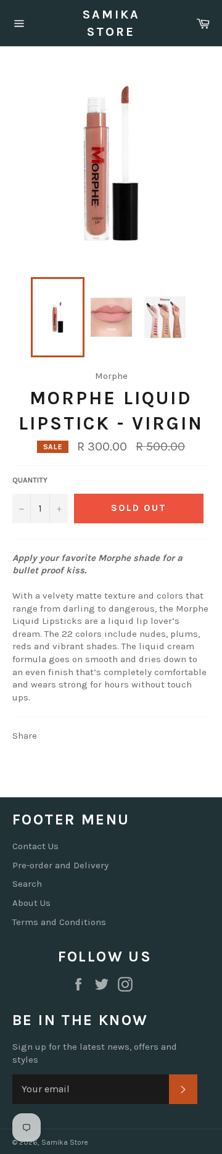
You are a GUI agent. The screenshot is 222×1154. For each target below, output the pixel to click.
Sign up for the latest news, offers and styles (94, 1053)
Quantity (29, 480)
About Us (31, 902)
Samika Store (111, 23)
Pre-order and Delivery (60, 865)
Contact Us (35, 846)
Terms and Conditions (59, 922)
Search (27, 883)
